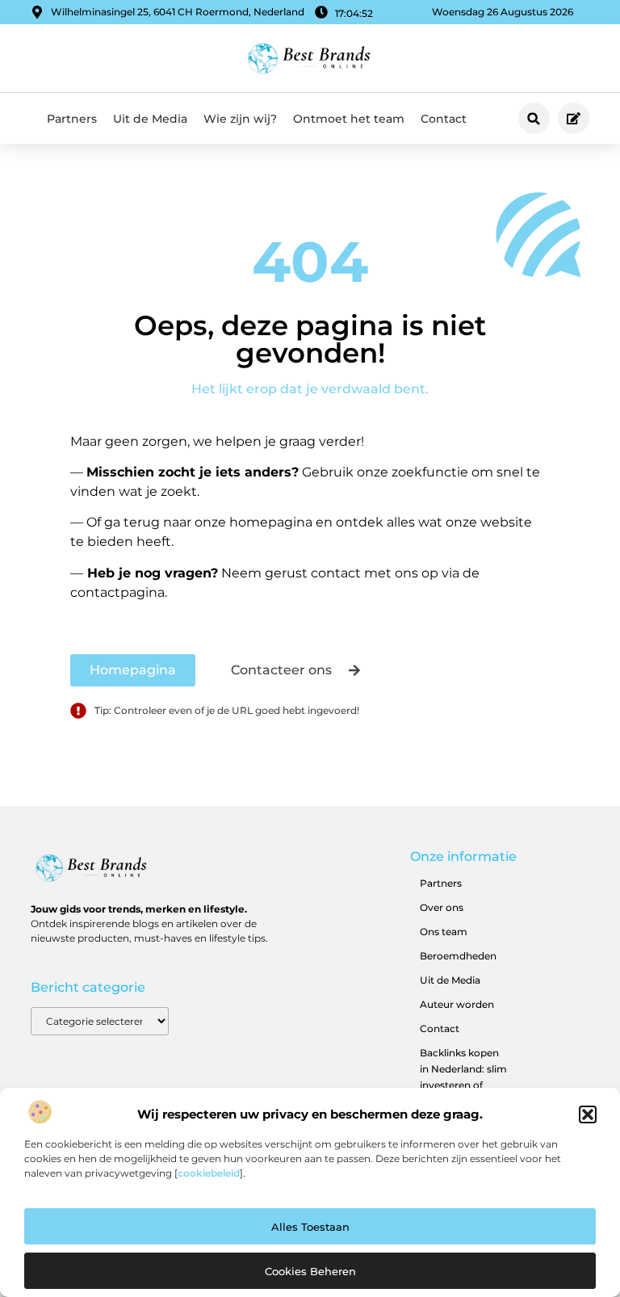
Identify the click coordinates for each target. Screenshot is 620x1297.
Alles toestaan (310, 1226)
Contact (444, 118)
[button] (588, 1114)
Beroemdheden (458, 956)
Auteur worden (457, 1004)
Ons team (443, 932)
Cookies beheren (310, 1271)
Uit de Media (150, 118)
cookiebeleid (209, 1173)
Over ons (441, 907)
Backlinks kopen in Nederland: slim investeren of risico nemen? (463, 1077)
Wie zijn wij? (240, 118)
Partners (72, 118)
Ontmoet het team (348, 118)
